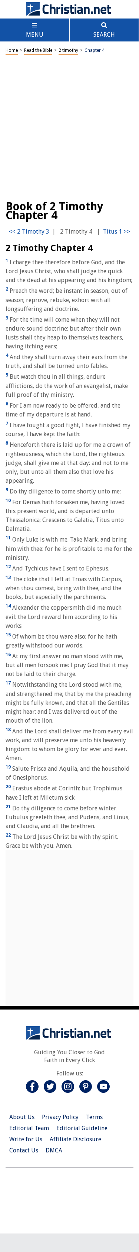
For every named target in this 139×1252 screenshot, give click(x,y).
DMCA (54, 1150)
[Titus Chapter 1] (116, 231)
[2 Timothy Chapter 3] (29, 231)
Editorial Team (29, 1128)
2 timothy (68, 50)
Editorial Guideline (81, 1128)
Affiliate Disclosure (75, 1139)
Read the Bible (38, 50)
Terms (94, 1117)
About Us (21, 1117)
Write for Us (25, 1139)
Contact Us (23, 1150)
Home (12, 50)
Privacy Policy (60, 1117)
